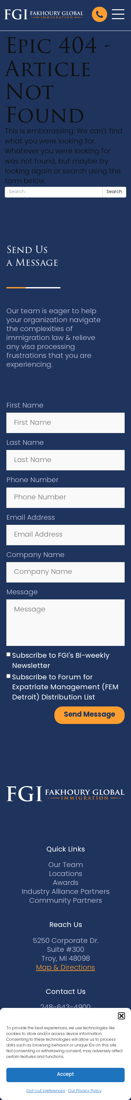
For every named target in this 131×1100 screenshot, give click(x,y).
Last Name (25, 443)
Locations (65, 874)
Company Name (35, 555)
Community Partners (65, 901)
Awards (66, 883)
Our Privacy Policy (85, 1091)
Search (114, 192)
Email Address (30, 518)
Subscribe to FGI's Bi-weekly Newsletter (60, 660)
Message (22, 592)
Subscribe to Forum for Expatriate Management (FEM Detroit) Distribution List (65, 687)
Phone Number (32, 480)
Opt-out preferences (45, 1091)
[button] (121, 1016)
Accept (65, 1074)
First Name (25, 405)
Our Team (65, 865)
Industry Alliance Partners (66, 892)
